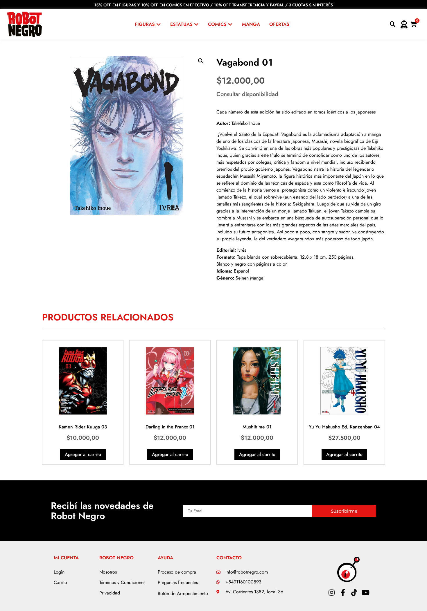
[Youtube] (365, 592)
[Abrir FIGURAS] (158, 24)
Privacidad (109, 593)
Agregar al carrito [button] (83, 454)
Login (59, 572)
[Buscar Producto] (392, 24)
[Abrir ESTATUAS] (196, 24)
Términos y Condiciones (122, 582)
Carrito (60, 582)
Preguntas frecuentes (178, 582)
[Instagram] (331, 592)
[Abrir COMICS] (230, 24)
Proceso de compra (177, 572)
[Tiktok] (354, 592)
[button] (200, 61)
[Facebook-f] (342, 592)
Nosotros (108, 572)
